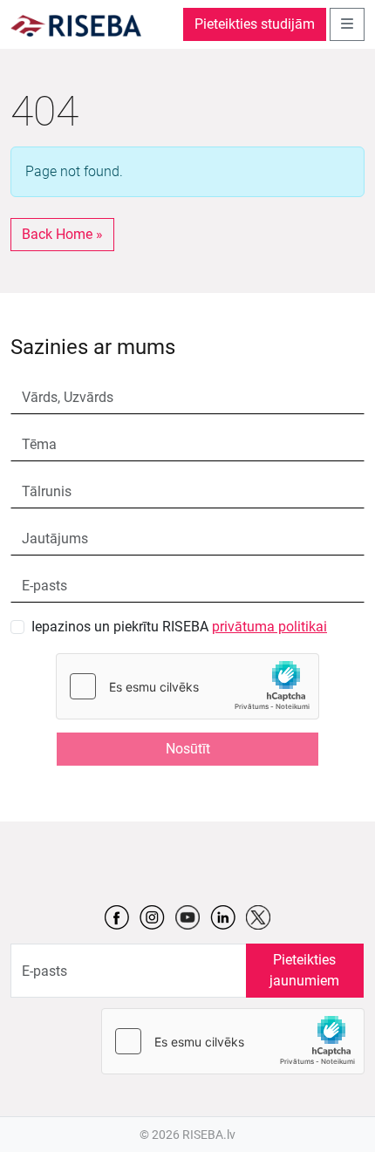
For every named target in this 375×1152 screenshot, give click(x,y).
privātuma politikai (269, 626)
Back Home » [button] (62, 234)
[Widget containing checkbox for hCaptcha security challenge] (187, 686)
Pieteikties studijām (254, 24)
